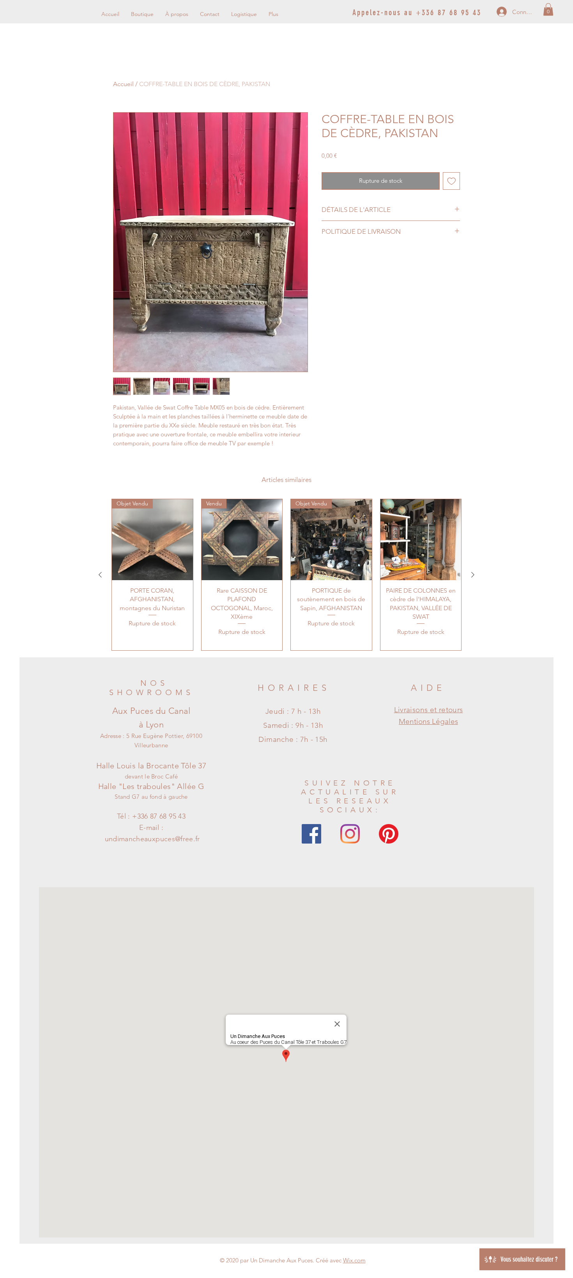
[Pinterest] (388, 834)
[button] (548, 9)
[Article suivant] (473, 574)
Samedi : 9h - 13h (293, 725)
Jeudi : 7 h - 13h (293, 711)
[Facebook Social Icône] (311, 834)
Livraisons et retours (428, 709)
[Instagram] (350, 834)
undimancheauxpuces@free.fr (152, 839)
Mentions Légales (428, 721)
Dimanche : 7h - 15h (292, 739)
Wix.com (354, 1260)
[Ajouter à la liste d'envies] (451, 181)
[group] (287, 574)
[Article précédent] (100, 574)
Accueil (123, 84)
